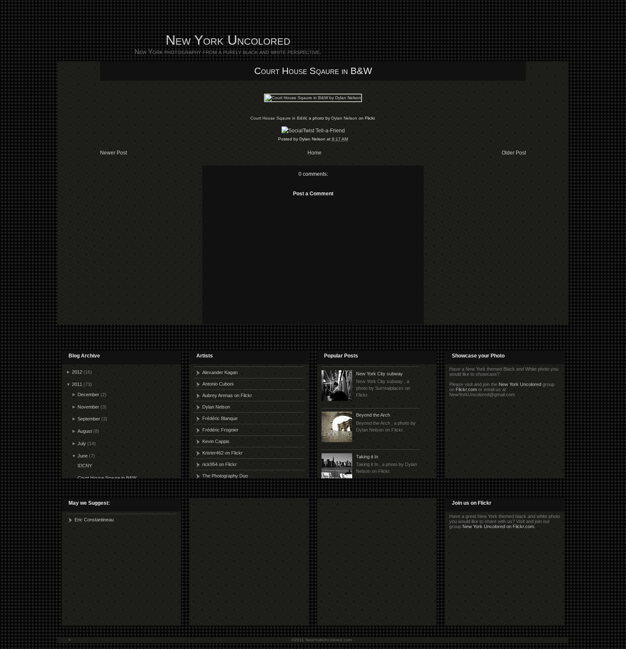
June (83, 455)
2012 (77, 372)
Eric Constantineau (94, 519)
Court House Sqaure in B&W (313, 71)
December (88, 394)
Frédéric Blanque (220, 418)
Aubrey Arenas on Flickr (227, 395)
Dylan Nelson (344, 118)
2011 (77, 384)
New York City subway (379, 373)
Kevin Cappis (216, 441)
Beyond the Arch (373, 414)
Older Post (514, 153)
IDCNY (85, 465)
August (85, 431)
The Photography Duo (225, 475)
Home (314, 153)
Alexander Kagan (220, 372)
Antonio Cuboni (217, 383)
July (82, 443)
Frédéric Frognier (220, 429)
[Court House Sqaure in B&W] (313, 97)
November (88, 406)
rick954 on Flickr (219, 464)
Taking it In (367, 456)
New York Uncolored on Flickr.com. (498, 526)
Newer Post (113, 153)
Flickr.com (466, 389)
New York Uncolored (228, 40)
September (89, 418)
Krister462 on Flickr (222, 452)
